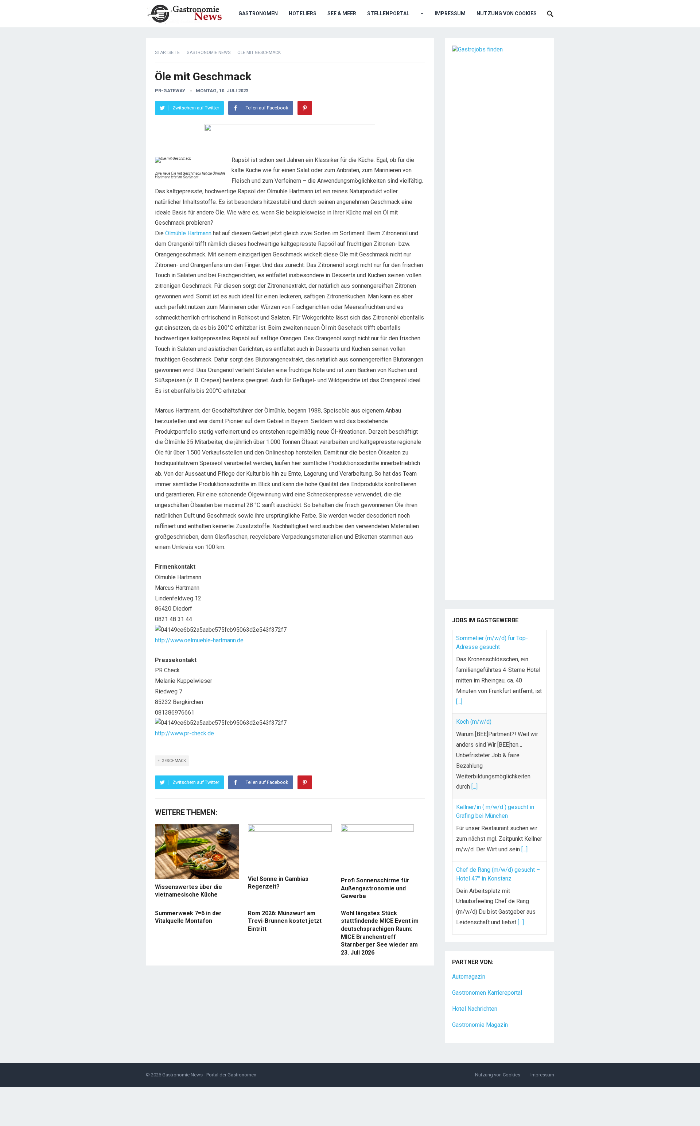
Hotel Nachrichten (474, 1008)
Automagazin (468, 976)
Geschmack (174, 760)
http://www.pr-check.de (184, 733)
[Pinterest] (305, 108)
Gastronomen (258, 13)
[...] (459, 701)
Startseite (167, 52)
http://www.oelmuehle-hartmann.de (199, 640)
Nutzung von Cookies (507, 13)
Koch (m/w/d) (473, 721)
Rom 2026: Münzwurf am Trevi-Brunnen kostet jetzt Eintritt (285, 921)
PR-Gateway (170, 90)
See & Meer (341, 13)
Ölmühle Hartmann (188, 233)
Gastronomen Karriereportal (487, 992)
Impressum (450, 13)
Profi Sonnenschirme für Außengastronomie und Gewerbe (375, 888)
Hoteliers (302, 13)
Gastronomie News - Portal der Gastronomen (209, 1074)
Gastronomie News (208, 52)
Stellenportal (388, 13)
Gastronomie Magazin (480, 1024)
